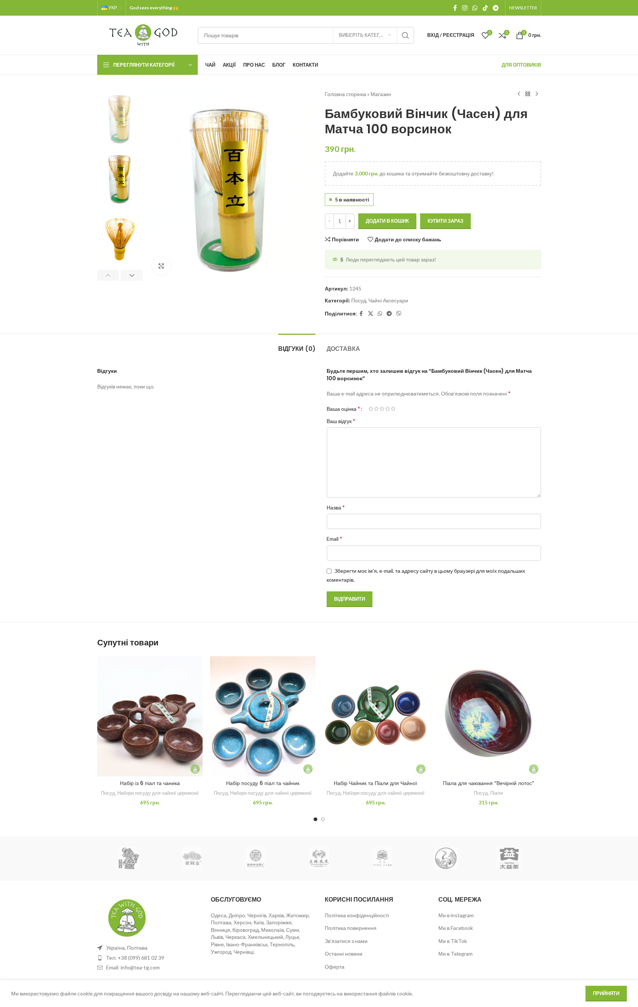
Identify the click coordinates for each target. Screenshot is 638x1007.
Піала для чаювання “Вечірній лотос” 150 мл (488, 786)
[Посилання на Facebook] (455, 7)
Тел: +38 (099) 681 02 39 (135, 957)
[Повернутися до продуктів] (527, 94)
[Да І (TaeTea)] (509, 858)
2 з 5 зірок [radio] (376, 408)
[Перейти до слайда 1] (315, 819)
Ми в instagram (456, 915)
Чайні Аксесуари (388, 300)
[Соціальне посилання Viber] (399, 314)
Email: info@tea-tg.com (133, 967)
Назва (336, 507)
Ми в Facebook (455, 928)
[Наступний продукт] (536, 94)
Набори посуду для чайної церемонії (158, 793)
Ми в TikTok (452, 941)
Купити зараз (445, 221)
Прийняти (606, 993)
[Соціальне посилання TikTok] (485, 7)
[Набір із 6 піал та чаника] (150, 716)
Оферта (335, 966)
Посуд (358, 300)
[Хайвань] (192, 858)
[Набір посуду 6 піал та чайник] (262, 716)
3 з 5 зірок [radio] (382, 408)
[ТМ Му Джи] (382, 858)
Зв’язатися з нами (346, 941)
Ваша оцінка (343, 409)
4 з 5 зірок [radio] (387, 408)
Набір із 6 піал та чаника (150, 783)
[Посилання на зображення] (127, 917)
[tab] (296, 345)
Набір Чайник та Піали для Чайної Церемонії (375, 786)
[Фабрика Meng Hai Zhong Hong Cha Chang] (255, 858)
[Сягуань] (445, 858)
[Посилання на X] (370, 314)
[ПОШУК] (405, 35)
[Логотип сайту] (143, 34)
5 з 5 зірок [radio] (393, 408)
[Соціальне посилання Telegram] (495, 7)
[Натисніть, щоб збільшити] (161, 266)
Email (334, 538)
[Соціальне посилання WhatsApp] (475, 7)
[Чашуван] (129, 858)
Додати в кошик (387, 221)
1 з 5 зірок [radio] (371, 408)
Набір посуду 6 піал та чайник (262, 783)
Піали (496, 793)
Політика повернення (351, 928)
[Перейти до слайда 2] (323, 819)
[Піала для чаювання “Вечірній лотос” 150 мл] (488, 716)
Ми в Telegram (455, 953)
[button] (108, 275)
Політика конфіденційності (357, 915)
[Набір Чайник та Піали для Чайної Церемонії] (375, 716)
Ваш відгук (341, 420)
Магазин (381, 94)
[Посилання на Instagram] (465, 7)
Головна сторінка (345, 94)
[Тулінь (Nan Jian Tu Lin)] (318, 858)
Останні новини (343, 953)
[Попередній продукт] (518, 94)
